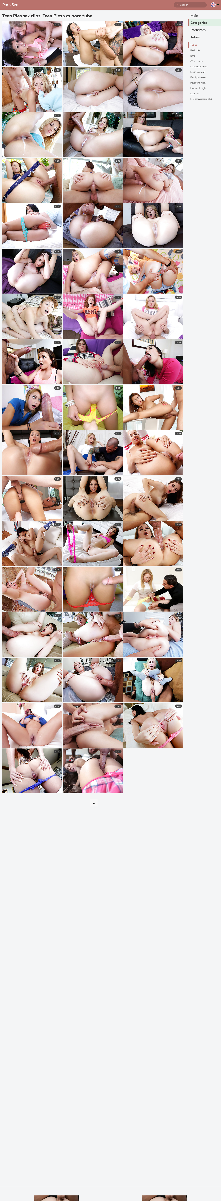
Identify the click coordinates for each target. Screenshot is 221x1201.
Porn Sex (10, 5)
